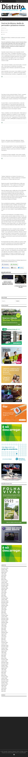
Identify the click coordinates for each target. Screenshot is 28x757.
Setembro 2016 (4, 649)
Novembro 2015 (4, 663)
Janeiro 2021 (4, 582)
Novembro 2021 (4, 568)
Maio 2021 (3, 576)
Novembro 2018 (4, 619)
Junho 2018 (3, 626)
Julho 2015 (3, 669)
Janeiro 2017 (4, 643)
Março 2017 (4, 641)
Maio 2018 (3, 628)
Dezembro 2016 (4, 645)
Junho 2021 (3, 575)
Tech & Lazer (5, 32)
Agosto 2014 (4, 685)
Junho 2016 (3, 653)
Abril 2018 (3, 629)
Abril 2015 (3, 674)
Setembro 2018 (4, 622)
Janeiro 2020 (4, 599)
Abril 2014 (3, 691)
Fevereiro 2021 (4, 581)
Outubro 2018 (4, 621)
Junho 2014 (3, 688)
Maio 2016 (3, 655)
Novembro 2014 (4, 681)
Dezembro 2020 (4, 583)
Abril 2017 (3, 639)
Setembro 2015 (4, 666)
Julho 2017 (3, 635)
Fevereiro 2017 (4, 642)
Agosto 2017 (4, 633)
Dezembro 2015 (4, 662)
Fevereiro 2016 (4, 659)
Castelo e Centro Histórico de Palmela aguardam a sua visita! (7, 283)
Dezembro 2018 (4, 618)
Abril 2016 (3, 656)
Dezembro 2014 (4, 679)
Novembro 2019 (4, 602)
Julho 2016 (3, 652)
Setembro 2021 (4, 571)
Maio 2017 (3, 638)
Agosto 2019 (4, 606)
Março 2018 (4, 631)
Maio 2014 (3, 689)
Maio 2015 (3, 672)
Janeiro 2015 (4, 678)
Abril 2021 (3, 578)
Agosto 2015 (4, 668)
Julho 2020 (3, 591)
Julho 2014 (3, 686)
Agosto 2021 (4, 572)
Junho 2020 (3, 592)
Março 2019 (4, 613)
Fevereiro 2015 (4, 676)
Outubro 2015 (4, 665)
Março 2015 (4, 675)
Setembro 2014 (4, 684)
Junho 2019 (3, 609)
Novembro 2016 (4, 646)
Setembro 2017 (4, 632)
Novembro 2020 (4, 585)
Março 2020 (4, 596)
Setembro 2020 (4, 588)
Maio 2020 (3, 593)
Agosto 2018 (4, 623)
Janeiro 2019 (4, 616)
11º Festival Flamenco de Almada (20, 286)
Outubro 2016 (4, 648)
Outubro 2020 (4, 586)
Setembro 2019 (4, 605)
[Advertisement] (11, 705)
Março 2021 (4, 579)
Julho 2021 (3, 573)
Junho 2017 (3, 636)
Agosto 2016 (4, 651)
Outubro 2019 (4, 603)
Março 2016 (4, 658)
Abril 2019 (3, 612)
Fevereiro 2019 (4, 615)
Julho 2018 (3, 625)
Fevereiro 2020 (4, 598)
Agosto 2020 (4, 589)
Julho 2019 (3, 608)
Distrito (3, 34)
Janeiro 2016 (4, 661)
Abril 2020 (3, 595)
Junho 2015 (3, 671)
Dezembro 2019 (4, 601)
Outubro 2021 (4, 569)
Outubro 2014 (4, 682)
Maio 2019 (3, 611)
